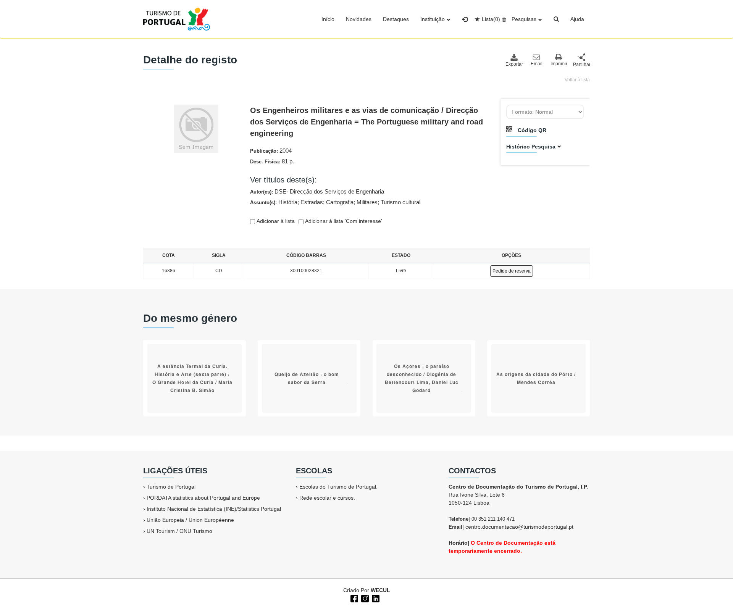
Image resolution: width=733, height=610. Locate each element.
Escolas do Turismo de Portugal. (338, 487)
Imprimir (559, 63)
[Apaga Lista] (503, 19)
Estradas (311, 202)
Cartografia (340, 202)
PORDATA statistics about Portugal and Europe (203, 498)
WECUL (380, 590)
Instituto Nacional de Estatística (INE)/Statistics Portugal (214, 509)
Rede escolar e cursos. (327, 498)
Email (536, 63)
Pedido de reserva (511, 271)
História (287, 202)
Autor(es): (317, 191)
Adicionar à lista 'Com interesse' (343, 221)
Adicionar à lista (275, 221)
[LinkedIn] (375, 598)
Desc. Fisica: (272, 161)
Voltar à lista (577, 79)
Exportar (513, 64)
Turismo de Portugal (171, 487)
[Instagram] (364, 598)
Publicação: (271, 150)
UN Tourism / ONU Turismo (179, 531)
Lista (491, 19)
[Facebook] (353, 598)
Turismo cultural (400, 202)
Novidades (358, 19)
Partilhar (581, 64)
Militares (367, 202)
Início (327, 19)
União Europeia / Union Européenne (190, 520)
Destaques (396, 19)
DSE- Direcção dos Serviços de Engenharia (329, 191)
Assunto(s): (335, 202)
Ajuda (577, 19)
